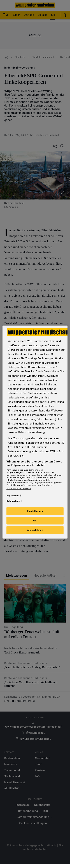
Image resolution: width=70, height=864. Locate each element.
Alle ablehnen (35, 530)
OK (35, 520)
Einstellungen (35, 511)
